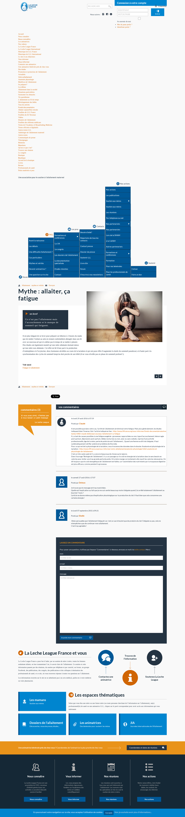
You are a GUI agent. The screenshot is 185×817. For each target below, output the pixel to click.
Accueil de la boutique (26, 160)
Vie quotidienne (23, 97)
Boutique (21, 158)
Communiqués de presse (26, 138)
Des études (22, 69)
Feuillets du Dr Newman (27, 115)
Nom (61, 554)
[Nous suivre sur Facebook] (106, 14)
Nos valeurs (22, 44)
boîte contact (140, 549)
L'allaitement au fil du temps (28, 100)
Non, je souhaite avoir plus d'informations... (133, 812)
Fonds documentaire (26, 107)
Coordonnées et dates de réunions (143, 748)
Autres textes (22, 135)
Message (63, 574)
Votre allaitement (25, 77)
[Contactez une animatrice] (106, 657)
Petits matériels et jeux (26, 170)
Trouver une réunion (25, 150)
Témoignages (23, 140)
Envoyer (52, 285)
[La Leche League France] (29, 6)
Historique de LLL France (27, 52)
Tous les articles (24, 105)
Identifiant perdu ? (123, 27)
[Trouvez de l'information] (130, 678)
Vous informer (24, 62)
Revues (20, 165)
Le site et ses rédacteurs (26, 57)
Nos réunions (111, 799)
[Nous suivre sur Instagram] (102, 14)
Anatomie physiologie (26, 79)
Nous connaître (24, 39)
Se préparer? (22, 85)
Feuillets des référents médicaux (29, 122)
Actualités (21, 74)
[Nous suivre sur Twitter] (110, 14)
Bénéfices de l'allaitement (27, 82)
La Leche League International (29, 49)
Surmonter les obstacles (26, 95)
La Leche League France (27, 47)
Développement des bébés (27, 102)
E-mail (62, 564)
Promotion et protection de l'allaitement (32, 72)
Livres (20, 163)
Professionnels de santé (26, 168)
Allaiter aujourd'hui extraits (28, 110)
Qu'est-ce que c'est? (25, 148)
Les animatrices (23, 42)
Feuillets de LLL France (26, 112)
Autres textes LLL (24, 130)
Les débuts (22, 87)
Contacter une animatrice (27, 64)
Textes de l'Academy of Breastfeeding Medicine (35, 125)
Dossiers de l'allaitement (26, 120)
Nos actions (149, 799)
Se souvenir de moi (124, 21)
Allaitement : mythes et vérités (33, 285)
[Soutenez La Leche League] (154, 657)
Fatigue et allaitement (31, 368)
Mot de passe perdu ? (124, 25)
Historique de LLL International (29, 54)
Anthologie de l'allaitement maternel (31, 133)
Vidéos (20, 117)
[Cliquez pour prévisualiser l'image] (124, 316)
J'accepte (108, 813)
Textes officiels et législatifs (28, 127)
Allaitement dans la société (27, 90)
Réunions (22, 145)
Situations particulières (26, 92)
